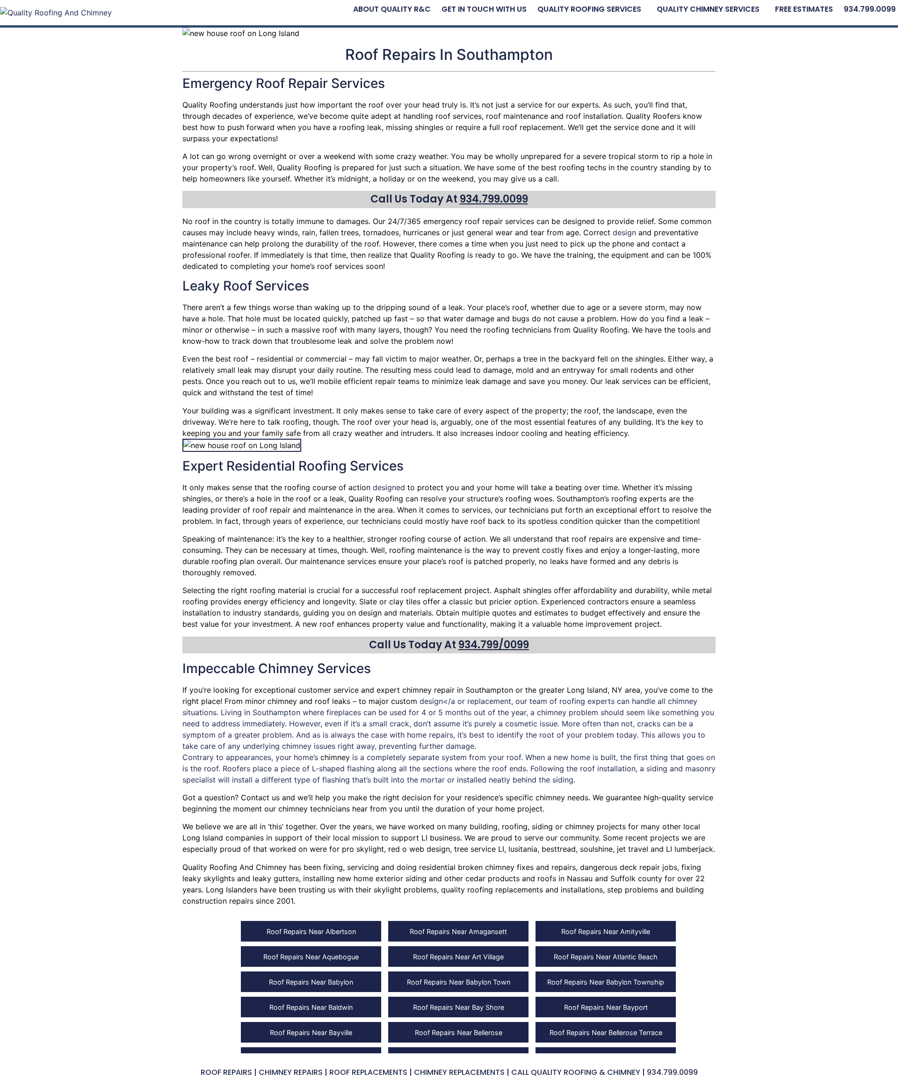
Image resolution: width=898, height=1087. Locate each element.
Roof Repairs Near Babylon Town (458, 982)
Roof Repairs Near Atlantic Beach (606, 957)
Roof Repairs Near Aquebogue (311, 957)
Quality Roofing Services (589, 9)
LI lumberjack (689, 849)
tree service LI (479, 849)
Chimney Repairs (291, 1072)
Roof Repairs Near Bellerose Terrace (606, 1032)
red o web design (419, 849)
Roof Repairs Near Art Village (458, 957)
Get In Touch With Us (484, 9)
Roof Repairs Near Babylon (311, 982)
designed (389, 487)
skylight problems (405, 889)
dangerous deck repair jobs (628, 867)
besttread (559, 849)
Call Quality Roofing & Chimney (575, 1072)
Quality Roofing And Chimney (234, 867)
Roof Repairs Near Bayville (311, 1032)
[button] (591, 9)
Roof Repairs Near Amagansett (458, 931)
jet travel (632, 849)
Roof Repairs (226, 1072)
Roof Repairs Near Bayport (606, 1007)
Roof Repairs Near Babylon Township (605, 982)
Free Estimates (804, 9)
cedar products (492, 878)
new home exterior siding (382, 878)
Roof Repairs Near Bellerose (458, 1032)
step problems (632, 889)
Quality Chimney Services (708, 9)
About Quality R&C (392, 9)
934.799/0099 (493, 645)
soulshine (596, 849)
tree (530, 358)
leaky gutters (276, 878)
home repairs (430, 734)
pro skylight (363, 849)
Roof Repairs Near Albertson (311, 931)
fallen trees (339, 232)
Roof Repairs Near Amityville (605, 931)
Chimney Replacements (459, 1072)
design (624, 232)
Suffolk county (636, 878)
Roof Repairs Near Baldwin (311, 1007)
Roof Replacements (368, 1072)
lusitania (522, 849)
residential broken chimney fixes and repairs (497, 867)
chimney (417, 690)
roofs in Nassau (565, 878)
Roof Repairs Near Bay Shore (458, 1007)
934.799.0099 (870, 9)
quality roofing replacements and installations (522, 889)
